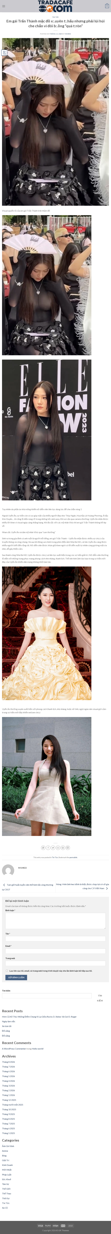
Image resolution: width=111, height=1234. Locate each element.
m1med (68, 34)
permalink (73, 857)
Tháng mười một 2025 (12, 1104)
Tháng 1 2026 (8, 1095)
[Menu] (3, 6)
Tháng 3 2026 (8, 1085)
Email (8, 946)
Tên (7, 934)
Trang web (10, 958)
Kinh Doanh (7, 1165)
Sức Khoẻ (6, 1179)
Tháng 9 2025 (8, 1114)
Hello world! (38, 1048)
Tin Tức (55, 17)
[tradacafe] (55, 6)
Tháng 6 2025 (8, 1128)
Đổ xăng (6, 1031)
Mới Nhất (7, 1169)
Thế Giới (6, 1188)
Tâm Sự (5, 1184)
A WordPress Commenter (14, 1048)
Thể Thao (6, 1193)
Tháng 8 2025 (8, 1119)
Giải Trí (5, 1160)
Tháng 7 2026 (8, 1066)
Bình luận (10, 910)
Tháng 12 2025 (9, 1100)
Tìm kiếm (6, 991)
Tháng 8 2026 (8, 1062)
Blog (4, 1155)
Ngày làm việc (8, 1021)
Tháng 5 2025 (8, 1133)
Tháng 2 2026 (8, 1090)
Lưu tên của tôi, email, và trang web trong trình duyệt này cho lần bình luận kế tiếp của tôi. (50, 971)
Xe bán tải (6, 1026)
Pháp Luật (6, 1174)
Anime (5, 1151)
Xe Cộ (5, 1207)
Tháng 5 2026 (8, 1076)
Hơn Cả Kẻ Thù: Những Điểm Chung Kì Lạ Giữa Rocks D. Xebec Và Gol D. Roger (39, 1016)
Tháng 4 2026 (8, 1081)
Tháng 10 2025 (9, 1109)
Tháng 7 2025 (8, 1123)
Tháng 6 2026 (8, 1071)
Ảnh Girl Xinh (8, 1146)
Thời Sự (6, 1198)
